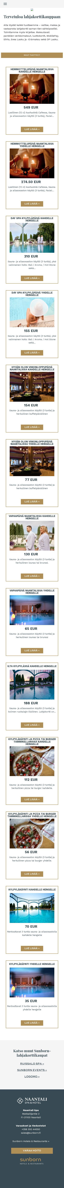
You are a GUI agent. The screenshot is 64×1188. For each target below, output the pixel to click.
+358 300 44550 (31, 1129)
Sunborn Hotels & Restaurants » (31, 1141)
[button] (32, 55)
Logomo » (32, 1076)
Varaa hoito (32, 1150)
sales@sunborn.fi (31, 1132)
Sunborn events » (32, 1070)
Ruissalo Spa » (32, 1063)
